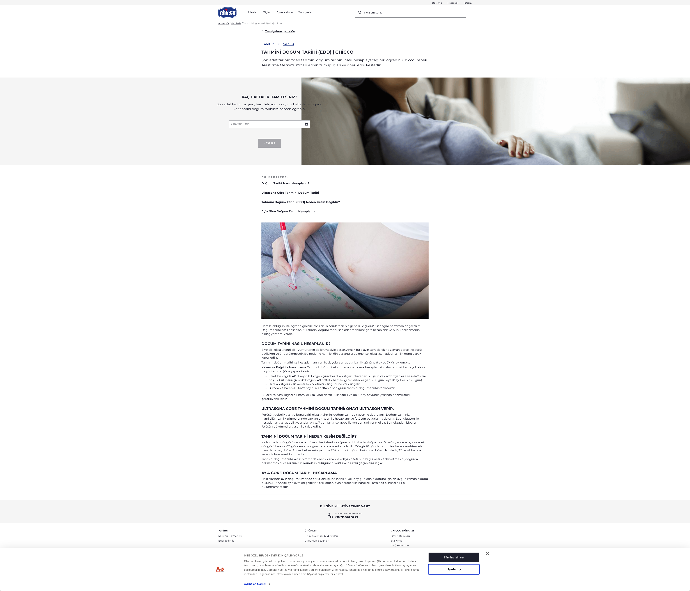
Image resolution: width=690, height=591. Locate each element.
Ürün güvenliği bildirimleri (321, 536)
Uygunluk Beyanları (317, 540)
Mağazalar (452, 2)
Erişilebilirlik (226, 540)
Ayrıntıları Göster (255, 583)
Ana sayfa (223, 23)
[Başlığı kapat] (487, 553)
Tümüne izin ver (454, 557)
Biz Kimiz (437, 2)
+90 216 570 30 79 (346, 517)
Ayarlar (451, 569)
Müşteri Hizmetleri (230, 536)
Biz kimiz (396, 540)
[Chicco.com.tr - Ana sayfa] (227, 12)
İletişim (468, 2)
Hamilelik (236, 23)
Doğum (288, 44)
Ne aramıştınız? (374, 12)
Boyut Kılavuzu (400, 536)
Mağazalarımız (400, 545)
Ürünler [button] (252, 12)
